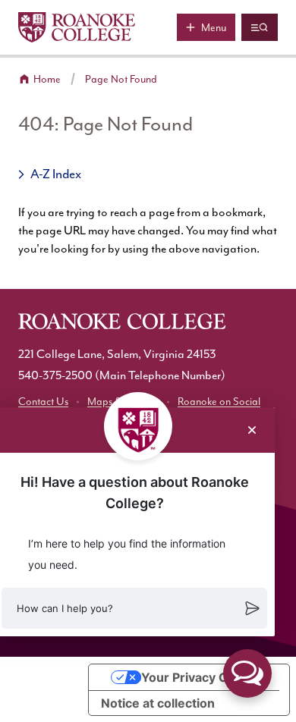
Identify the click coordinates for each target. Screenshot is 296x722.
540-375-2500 (55, 376)
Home (47, 80)
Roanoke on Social (219, 402)
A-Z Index (55, 174)
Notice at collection (158, 703)
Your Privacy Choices (204, 677)
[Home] (76, 27)
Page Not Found (121, 80)
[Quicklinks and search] (259, 27)
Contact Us (43, 402)
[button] (134, 608)
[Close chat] (252, 430)
